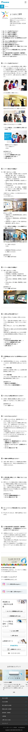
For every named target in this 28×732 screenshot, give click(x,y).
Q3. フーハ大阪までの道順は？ (10, 34)
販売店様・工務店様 (6, 712)
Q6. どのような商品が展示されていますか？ (13, 41)
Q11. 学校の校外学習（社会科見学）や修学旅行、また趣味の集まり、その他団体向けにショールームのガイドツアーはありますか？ (15, 54)
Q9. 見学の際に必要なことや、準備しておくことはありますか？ (15, 47)
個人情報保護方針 (21, 727)
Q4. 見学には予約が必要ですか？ (10, 36)
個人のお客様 (5, 698)
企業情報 (4, 716)
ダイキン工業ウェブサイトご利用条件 (10, 727)
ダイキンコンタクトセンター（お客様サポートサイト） (16, 445)
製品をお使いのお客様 (6, 709)
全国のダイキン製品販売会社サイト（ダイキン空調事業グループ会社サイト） (16, 441)
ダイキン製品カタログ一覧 (11, 447)
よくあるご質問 (14, 630)
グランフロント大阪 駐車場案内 (12, 385)
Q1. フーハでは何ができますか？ (10, 31)
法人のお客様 (5, 701)
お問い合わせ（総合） (6, 719)
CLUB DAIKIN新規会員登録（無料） (13, 340)
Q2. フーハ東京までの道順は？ (10, 32)
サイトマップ (5, 723)
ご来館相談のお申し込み (10, 156)
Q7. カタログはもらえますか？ (10, 42)
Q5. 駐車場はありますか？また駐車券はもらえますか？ (15, 38)
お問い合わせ (8, 158)
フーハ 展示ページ (9, 405)
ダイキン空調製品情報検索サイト (12, 495)
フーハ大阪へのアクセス (10, 288)
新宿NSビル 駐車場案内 (10, 383)
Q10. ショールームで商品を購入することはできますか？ (14, 50)
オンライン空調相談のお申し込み (12, 154)
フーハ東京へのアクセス (10, 256)
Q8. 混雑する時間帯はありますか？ (11, 44)
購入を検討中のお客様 (6, 705)
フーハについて (8, 153)
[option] (14, 680)
